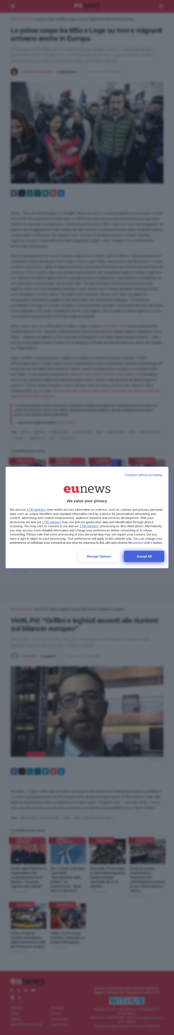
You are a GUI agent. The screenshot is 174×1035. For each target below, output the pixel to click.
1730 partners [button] (36, 509)
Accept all (144, 556)
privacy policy (142, 542)
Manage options (99, 556)
